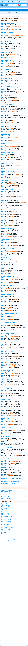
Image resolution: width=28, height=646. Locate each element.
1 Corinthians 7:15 (6, 189)
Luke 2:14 (4, 41)
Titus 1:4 (3, 361)
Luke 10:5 (4, 60)
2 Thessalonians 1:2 (7, 333)
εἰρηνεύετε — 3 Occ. (6, 516)
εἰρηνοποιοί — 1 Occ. (7, 527)
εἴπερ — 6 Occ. (5, 514)
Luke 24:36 (4, 95)
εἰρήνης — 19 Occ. (6, 498)
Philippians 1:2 (5, 276)
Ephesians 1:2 (5, 248)
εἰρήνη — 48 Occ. (6, 495)
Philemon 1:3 (5, 370)
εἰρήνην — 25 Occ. (6, 496)
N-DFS (9, 51)
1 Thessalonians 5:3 (7, 322)
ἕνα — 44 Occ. (5, 534)
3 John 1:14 (4, 447)
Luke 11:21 (4, 78)
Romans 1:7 (4, 143)
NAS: (2, 26)
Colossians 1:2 (5, 294)
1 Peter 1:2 (4, 399)
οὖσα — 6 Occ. (5, 503)
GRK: (2, 24)
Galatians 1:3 (5, 219)
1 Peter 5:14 (4, 409)
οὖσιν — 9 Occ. (5, 511)
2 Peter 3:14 (4, 427)
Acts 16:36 (4, 134)
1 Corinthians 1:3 (6, 180)
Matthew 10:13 (5, 23)
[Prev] (1, 290)
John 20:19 (4, 105)
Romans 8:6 (4, 162)
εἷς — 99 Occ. (5, 531)
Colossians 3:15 (6, 304)
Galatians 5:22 (5, 228)
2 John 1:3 (4, 436)
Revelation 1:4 (5, 467)
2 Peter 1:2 (4, 418)
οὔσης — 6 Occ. (5, 510)
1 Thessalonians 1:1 (7, 313)
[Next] (26, 290)
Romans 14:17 (5, 171)
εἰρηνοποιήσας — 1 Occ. (8, 526)
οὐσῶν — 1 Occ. (5, 513)
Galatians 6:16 (5, 239)
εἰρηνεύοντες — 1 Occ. (7, 518)
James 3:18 (4, 389)
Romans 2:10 (5, 152)
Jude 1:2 (3, 458)
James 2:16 (4, 379)
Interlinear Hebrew (17, 478)
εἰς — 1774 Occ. (5, 529)
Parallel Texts (13, 483)
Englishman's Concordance (14, 540)
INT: (2, 29)
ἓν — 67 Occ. (5, 532)
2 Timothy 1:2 (5, 351)
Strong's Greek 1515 (7, 490)
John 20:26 (4, 125)
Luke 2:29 (4, 51)
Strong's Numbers (6, 480)
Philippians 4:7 (5, 285)
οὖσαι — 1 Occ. (5, 505)
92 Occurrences (6, 491)
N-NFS (12, 23)
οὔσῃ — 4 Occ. (5, 508)
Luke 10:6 (4, 69)
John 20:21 (4, 114)
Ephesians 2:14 (5, 257)
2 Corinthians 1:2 (6, 209)
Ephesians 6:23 (5, 267)
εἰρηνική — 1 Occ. (6, 522)
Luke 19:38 (4, 86)
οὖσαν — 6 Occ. (5, 506)
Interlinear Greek (5, 478)
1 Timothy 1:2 (5, 342)
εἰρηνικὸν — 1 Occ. (6, 524)
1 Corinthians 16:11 (7, 199)
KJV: (2, 28)
